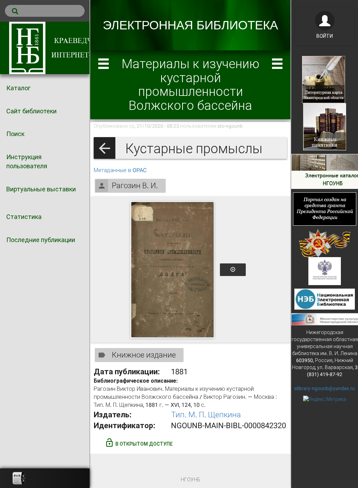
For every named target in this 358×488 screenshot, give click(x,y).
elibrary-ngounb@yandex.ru (324, 388)
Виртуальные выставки (41, 189)
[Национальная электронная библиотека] (324, 298)
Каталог (18, 88)
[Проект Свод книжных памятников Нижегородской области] (324, 126)
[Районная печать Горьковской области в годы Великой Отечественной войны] (324, 242)
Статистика (24, 216)
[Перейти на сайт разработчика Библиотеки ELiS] (19, 478)
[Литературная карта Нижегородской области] (323, 79)
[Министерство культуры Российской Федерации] (325, 270)
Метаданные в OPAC (120, 170)
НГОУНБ (190, 479)
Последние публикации (40, 239)
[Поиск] (45, 11)
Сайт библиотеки (31, 111)
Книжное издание (144, 355)
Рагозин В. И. (135, 185)
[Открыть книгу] (172, 269)
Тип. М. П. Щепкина (206, 414)
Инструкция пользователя (26, 161)
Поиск (15, 133)
